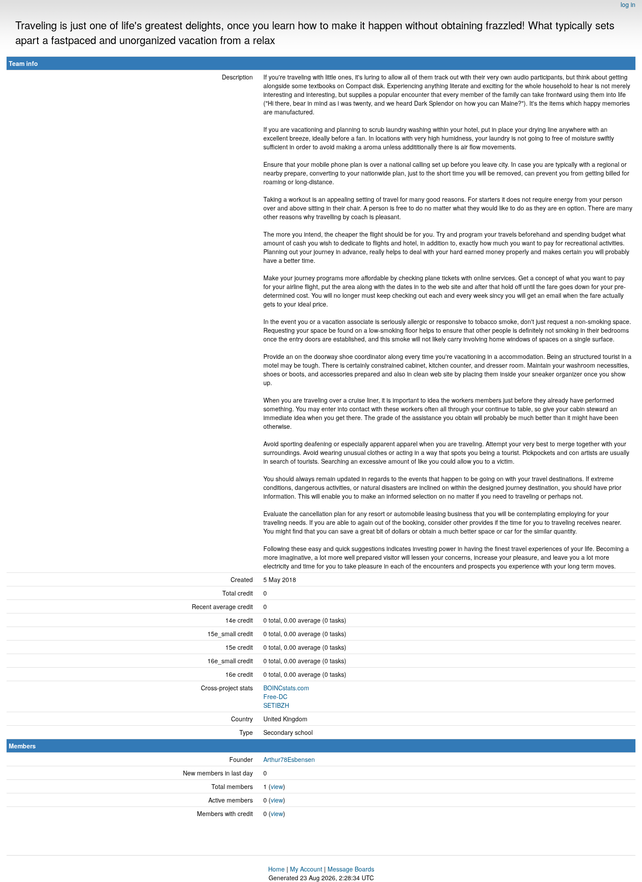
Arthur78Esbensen (289, 759)
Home (276, 869)
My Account (306, 869)
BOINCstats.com (286, 687)
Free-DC (275, 696)
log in (628, 4)
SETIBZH (276, 705)
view (277, 786)
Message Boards (351, 869)
